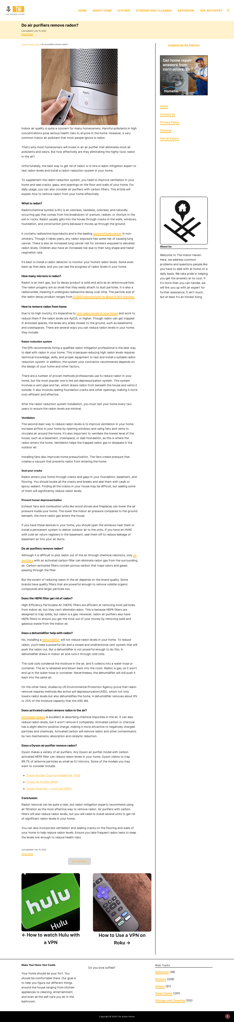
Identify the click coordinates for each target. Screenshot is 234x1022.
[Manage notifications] (227, 1016)
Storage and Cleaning (170, 1000)
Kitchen (160, 979)
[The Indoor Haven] (31, 10)
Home (24, 44)
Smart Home (27, 34)
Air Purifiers (79, 861)
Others (160, 986)
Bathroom (162, 972)
